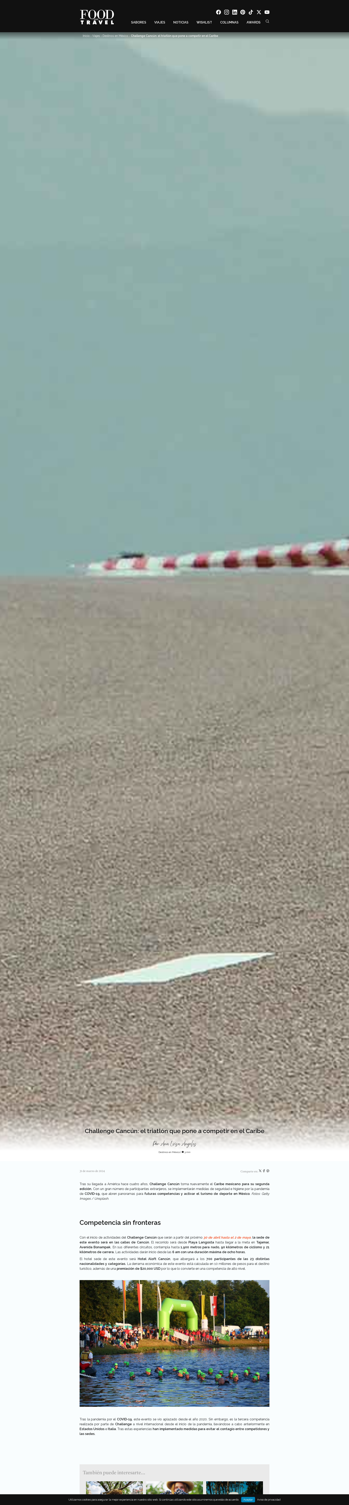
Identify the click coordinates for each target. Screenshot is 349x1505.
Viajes (159, 22)
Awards (254, 22)
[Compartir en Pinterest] (267, 1171)
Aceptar (248, 1499)
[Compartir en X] (260, 1171)
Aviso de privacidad (269, 1499)
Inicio (86, 35)
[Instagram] (226, 13)
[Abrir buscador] (267, 21)
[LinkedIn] (234, 13)
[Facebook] (218, 13)
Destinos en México (115, 35)
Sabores (138, 22)
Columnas (229, 22)
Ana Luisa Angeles (178, 1144)
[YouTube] (267, 13)
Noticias (180, 22)
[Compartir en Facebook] (264, 1171)
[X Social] (258, 13)
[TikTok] (250, 13)
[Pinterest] (242, 13)
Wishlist (204, 22)
